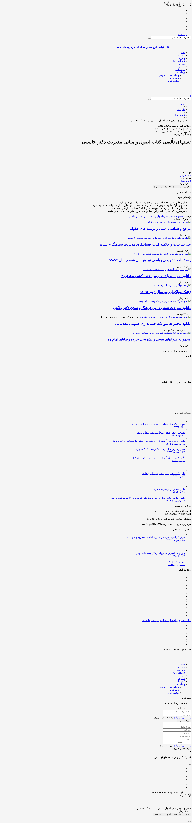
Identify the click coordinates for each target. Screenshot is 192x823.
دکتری (181, 66)
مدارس (181, 64)
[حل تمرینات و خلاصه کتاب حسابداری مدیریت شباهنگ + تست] (159, 238)
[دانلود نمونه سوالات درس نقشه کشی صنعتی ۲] (167, 269)
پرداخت (181, 72)
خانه (183, 52)
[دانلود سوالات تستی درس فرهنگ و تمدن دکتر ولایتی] (164, 301)
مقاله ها (181, 55)
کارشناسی (179, 69)
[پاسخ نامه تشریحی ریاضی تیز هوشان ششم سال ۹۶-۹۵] (162, 253)
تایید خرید (174, 78)
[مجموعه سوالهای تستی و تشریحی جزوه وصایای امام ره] (162, 333)
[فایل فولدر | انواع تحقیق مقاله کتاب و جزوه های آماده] (180, 93)
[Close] (189, 821)
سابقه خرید (173, 81)
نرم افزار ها (179, 61)
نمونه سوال (185, 181)
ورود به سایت (184, 720)
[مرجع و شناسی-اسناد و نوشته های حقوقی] (169, 222)
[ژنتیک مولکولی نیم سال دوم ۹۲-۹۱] (172, 285)
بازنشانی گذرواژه (182, 717)
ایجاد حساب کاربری (182, 748)
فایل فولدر (185, 175)
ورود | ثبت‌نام (184, 34)
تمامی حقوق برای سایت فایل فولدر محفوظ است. (166, 620)
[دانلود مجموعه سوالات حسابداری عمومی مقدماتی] (164, 317)
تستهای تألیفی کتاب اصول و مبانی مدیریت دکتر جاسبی (156, 216)
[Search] (149, 38)
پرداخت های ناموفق (169, 75)
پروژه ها (181, 58)
